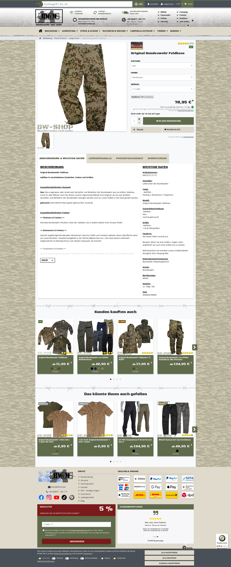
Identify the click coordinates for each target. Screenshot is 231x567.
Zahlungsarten (87, 483)
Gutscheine (86, 494)
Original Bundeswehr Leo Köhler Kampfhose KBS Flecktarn (173, 358)
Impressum (87, 553)
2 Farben (135, 371)
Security (164, 21)
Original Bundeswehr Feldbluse (53, 357)
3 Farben (55, 371)
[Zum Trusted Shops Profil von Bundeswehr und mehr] (71, 497)
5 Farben (95, 371)
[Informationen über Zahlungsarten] (124, 478)
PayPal (107, 558)
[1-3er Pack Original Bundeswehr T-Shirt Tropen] (95, 419)
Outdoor (183, 18)
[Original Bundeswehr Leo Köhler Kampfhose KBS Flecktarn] (175, 337)
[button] (187, 4)
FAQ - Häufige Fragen (90, 490)
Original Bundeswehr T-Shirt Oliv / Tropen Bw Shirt (54, 441)
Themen (161, 31)
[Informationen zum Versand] (140, 495)
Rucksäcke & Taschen (114, 31)
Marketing (74, 558)
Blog (82, 501)
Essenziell (46, 558)
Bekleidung (51, 31)
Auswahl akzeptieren (169, 563)
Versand (84, 480)
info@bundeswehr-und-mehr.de (92, 19)
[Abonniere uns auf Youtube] (56, 497)
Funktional (121, 558)
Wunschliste (173, 129)
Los (141, 4)
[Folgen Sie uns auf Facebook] (41, 497)
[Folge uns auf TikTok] (64, 497)
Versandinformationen (185, 110)
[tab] (62, 158)
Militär (164, 12)
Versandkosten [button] (188, 137)
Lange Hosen (74, 38)
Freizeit (183, 15)
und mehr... (185, 21)
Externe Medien (91, 558)
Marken (174, 31)
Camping (184, 12)
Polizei (164, 18)
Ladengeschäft (87, 497)
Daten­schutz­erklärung (63, 553)
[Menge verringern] (139, 123)
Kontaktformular (86, 24)
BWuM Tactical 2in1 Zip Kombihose (175, 440)
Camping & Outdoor (141, 31)
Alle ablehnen (169, 558)
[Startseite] (49, 17)
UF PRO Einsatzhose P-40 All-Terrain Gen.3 (135, 441)
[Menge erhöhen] (139, 119)
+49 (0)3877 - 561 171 (58, 491)
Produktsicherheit (129, 158)
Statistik (60, 558)
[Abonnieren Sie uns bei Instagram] (48, 497)
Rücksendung (87, 477)
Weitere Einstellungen (46, 561)
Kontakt (84, 487)
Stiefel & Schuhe (89, 31)
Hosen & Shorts (60, 38)
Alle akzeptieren (169, 552)
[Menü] (226, 535)
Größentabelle (100, 158)
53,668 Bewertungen (155, 541)
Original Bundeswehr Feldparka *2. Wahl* (135, 358)
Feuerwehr (165, 15)
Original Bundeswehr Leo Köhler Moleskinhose (93, 358)
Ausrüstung (69, 31)
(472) (191, 43)
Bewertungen (157, 158)
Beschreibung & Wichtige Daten (62, 158)
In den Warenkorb (169, 120)
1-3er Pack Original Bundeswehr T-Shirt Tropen (94, 441)
